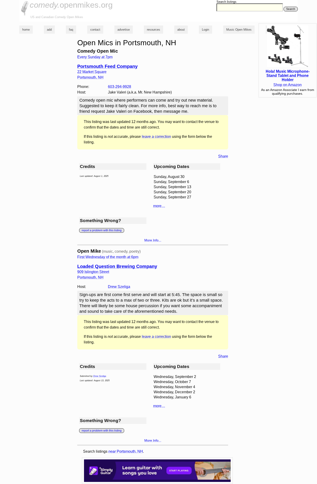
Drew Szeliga (119, 287)
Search (290, 9)
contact (95, 29)
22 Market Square (92, 72)
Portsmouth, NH (125, 451)
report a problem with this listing (102, 230)
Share (223, 156)
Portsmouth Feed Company (107, 66)
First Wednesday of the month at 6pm (107, 257)
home (26, 29)
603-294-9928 (119, 87)
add (49, 29)
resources (153, 29)
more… (159, 206)
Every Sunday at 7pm (95, 57)
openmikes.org (71, 4)
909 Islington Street (93, 272)
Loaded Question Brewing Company (117, 266)
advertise (123, 29)
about (181, 29)
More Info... (152, 240)
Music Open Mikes (239, 29)
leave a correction (156, 137)
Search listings (226, 1)
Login (205, 29)
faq (71, 29)
